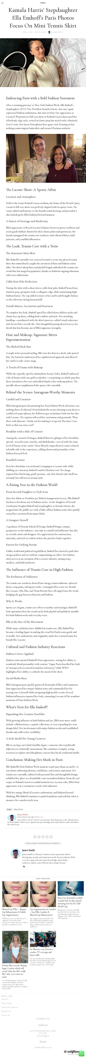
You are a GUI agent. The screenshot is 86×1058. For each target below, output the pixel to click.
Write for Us (6, 1011)
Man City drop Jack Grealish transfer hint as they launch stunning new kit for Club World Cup (70, 902)
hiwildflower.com (38, 817)
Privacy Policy (6, 1003)
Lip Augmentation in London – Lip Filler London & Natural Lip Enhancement (43, 912)
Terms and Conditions (9, 1007)
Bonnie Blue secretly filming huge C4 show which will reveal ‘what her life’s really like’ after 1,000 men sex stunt (14, 971)
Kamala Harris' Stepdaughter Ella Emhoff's (43, 843)
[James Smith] (11, 817)
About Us (4, 999)
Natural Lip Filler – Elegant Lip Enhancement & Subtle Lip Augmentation (14, 912)
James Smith (58, 32)
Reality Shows (40, 32)
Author (9, 809)
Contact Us (5, 1015)
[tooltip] (35, 836)
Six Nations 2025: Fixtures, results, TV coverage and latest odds (41, 952)
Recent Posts (18, 809)
